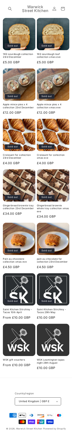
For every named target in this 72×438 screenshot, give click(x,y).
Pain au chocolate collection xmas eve (15, 260)
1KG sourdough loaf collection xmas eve (49, 56)
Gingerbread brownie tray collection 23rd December (18, 207)
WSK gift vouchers (14, 359)
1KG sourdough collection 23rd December (18, 56)
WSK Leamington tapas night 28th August (51, 361)
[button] (10, 9)
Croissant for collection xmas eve (51, 156)
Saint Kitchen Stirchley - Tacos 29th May (51, 311)
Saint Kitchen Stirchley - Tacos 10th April (17, 311)
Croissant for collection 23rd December (17, 156)
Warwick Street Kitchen (29, 428)
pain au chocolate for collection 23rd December (52, 260)
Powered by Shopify (54, 428)
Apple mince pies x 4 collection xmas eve (49, 106)
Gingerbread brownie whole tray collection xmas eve (53, 208)
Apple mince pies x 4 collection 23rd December (18, 106)
